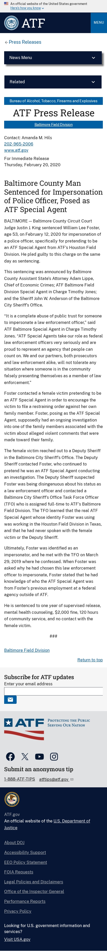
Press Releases (25, 42)
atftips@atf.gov (54, 779)
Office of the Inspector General (34, 891)
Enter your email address (28, 683)
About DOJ (14, 842)
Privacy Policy (17, 911)
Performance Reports (24, 901)
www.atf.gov (16, 150)
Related (17, 81)
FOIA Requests (18, 872)
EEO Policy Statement (25, 862)
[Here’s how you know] (53, 6)
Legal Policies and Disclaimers (33, 881)
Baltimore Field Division (54, 125)
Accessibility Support (25, 852)
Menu (99, 22)
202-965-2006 (18, 144)
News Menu (20, 57)
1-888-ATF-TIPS (19, 779)
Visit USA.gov (17, 939)
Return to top (90, 660)
